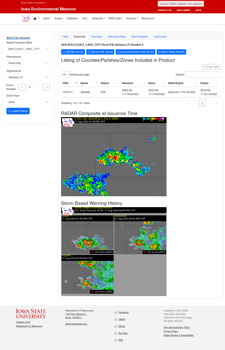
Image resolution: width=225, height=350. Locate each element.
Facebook (123, 312)
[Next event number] (46, 87)
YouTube (122, 333)
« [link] (188, 103)
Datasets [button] (72, 18)
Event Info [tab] (79, 36)
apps (198, 10)
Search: (180, 74)
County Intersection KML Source (136, 51)
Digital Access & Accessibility (179, 335)
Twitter (121, 319)
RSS (120, 340)
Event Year (12, 95)
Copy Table (212, 66)
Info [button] (84, 18)
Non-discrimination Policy (177, 327)
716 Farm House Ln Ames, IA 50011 (75, 315)
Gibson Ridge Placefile (172, 51)
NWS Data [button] (114, 18)
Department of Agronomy (29, 326)
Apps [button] (46, 18)
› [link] (209, 103)
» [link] (216, 103)
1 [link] (202, 103)
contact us (164, 10)
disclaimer (183, 10)
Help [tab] (65, 36)
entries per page (79, 74)
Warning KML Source (101, 51)
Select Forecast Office (19, 42)
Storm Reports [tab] (139, 36)
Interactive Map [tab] (117, 36)
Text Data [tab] (96, 36)
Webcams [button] (147, 18)
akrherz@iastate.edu (76, 323)
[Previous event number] (22, 87)
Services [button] (131, 18)
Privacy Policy (171, 331)
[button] (36, 19)
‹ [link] (195, 103)
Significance (13, 71)
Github (121, 326)
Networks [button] (97, 18)
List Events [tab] (160, 36)
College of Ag (23, 322)
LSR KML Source (74, 51)
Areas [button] (58, 18)
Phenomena (13, 56)
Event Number (11, 87)
